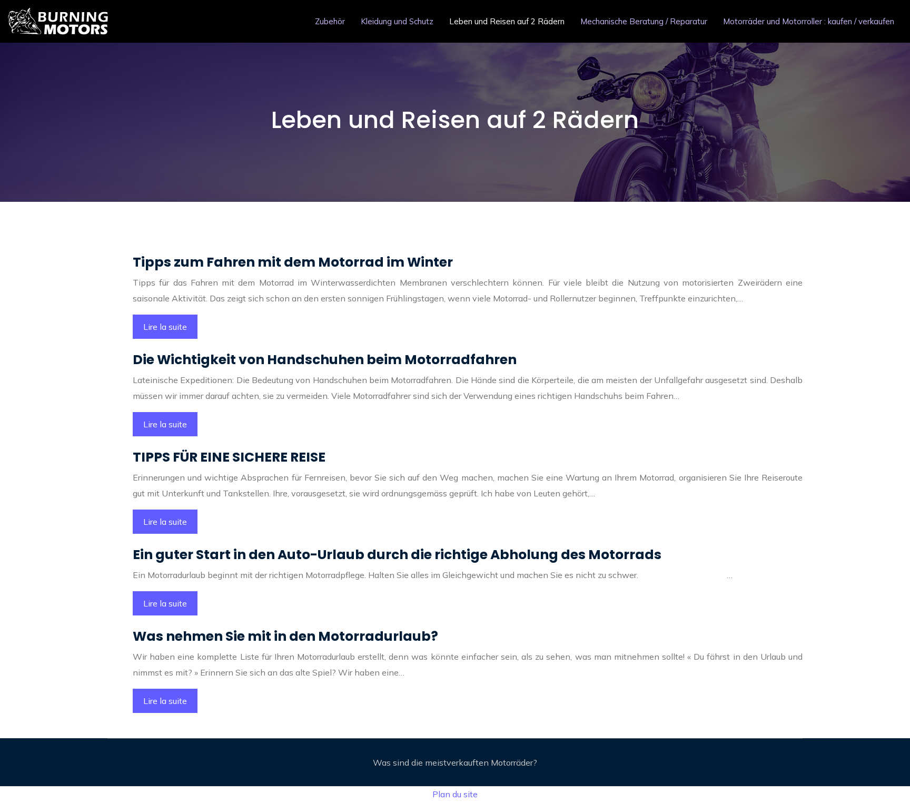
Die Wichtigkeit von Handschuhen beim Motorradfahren (325, 359)
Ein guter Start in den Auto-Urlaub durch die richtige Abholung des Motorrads (397, 554)
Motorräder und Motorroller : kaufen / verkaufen (808, 21)
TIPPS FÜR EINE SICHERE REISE (229, 457)
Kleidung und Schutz (397, 21)
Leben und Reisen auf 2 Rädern (507, 21)
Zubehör (330, 21)
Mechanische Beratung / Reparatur (643, 21)
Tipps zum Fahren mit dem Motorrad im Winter (293, 262)
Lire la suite (165, 326)
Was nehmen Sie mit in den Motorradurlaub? (285, 636)
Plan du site (455, 794)
